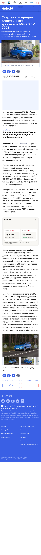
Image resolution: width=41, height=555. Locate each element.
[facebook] (9, 71)
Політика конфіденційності (29, 444)
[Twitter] (8, 401)
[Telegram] (17, 401)
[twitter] (13, 71)
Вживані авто (5, 437)
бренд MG (24, 144)
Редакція (23, 437)
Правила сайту (25, 433)
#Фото (5, 380)
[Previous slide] (5, 346)
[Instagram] (22, 401)
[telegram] (4, 71)
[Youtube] (13, 401)
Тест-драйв (5, 430)
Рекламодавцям (25, 430)
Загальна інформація (27, 426)
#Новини (29, 380)
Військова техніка (7, 433)
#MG (37, 380)
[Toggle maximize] (36, 336)
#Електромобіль (17, 380)
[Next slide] (36, 346)
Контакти (23, 441)
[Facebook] (3, 401)
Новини (3, 426)
